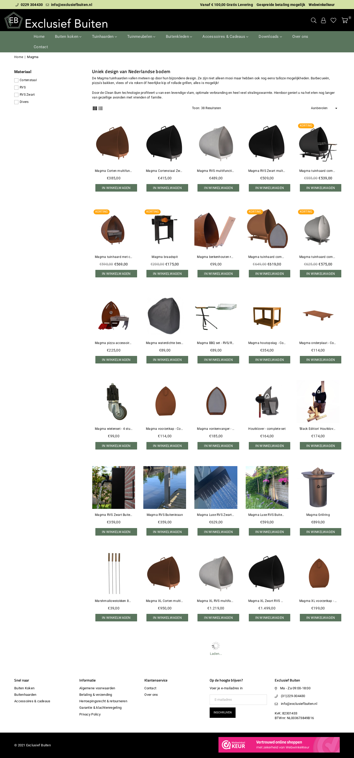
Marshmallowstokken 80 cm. (113, 601)
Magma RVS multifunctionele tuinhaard (216, 171)
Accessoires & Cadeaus (224, 36)
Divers (24, 102)
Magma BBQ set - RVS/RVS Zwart (216, 343)
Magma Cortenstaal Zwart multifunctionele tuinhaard (164, 171)
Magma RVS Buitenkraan (165, 515)
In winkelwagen (116, 187)
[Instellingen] (323, 20)
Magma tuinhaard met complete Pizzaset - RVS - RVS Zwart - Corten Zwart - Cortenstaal (113, 257)
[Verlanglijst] (333, 20)
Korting (306, 125)
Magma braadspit (165, 257)
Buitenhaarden (25, 695)
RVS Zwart (27, 94)
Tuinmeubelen (140, 36)
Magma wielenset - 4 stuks (113, 429)
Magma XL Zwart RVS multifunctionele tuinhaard (267, 601)
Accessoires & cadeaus (32, 701)
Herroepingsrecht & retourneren (103, 701)
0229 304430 (31, 5)
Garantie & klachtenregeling (100, 708)
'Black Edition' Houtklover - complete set (318, 429)
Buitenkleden (178, 36)
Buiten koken (67, 36)
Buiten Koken (24, 688)
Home (39, 36)
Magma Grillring (318, 515)
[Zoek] (314, 20)
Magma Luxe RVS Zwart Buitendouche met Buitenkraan (216, 515)
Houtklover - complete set (267, 429)
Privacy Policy (90, 714)
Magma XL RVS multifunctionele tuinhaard (216, 601)
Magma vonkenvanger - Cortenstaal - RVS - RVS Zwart (216, 429)
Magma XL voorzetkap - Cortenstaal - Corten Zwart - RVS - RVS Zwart (318, 601)
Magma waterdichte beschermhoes (164, 343)
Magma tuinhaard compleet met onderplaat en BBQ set (318, 171)
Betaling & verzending (95, 695)
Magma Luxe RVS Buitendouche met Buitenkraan (267, 515)
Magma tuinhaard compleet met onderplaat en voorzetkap (318, 257)
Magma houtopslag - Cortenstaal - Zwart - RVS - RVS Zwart (267, 343)
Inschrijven (223, 712)
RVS (23, 87)
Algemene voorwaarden (97, 688)
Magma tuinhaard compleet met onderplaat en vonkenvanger (267, 257)
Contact (41, 47)
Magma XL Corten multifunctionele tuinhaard (164, 601)
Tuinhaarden (103, 36)
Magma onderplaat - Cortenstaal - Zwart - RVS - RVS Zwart (318, 343)
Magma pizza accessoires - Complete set (113, 343)
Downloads (269, 36)
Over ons (300, 36)
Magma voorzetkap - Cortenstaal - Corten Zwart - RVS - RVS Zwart (164, 429)
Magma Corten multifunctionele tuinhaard (113, 171)
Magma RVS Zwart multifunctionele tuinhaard (267, 171)
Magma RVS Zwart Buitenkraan (113, 515)
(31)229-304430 (293, 696)
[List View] (100, 108)
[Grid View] (95, 108)
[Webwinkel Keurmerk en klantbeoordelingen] (279, 752)
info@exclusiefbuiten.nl (71, 5)
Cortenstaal (28, 80)
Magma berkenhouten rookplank (216, 257)
